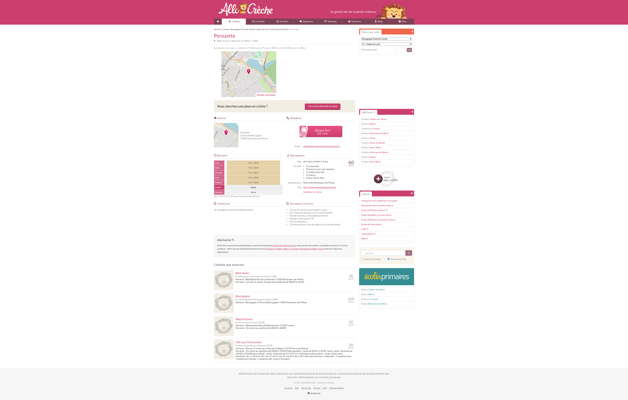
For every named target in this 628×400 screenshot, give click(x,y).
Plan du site (306, 388)
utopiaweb (314, 393)
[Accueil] (218, 22)
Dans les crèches (373, 259)
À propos (288, 388)
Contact (316, 388)
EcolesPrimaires (386, 276)
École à (373, 289)
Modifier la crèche (312, 192)
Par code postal (369, 49)
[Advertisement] (320, 74)
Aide (297, 388)
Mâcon (286, 249)
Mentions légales (336, 388)
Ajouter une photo (266, 95)
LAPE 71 (364, 229)
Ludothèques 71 (368, 234)
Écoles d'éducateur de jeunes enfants (378, 220)
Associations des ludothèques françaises (379, 201)
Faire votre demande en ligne (322, 106)
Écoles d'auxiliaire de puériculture (376, 215)
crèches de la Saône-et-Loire (284, 245)
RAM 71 (364, 239)
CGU (325, 388)
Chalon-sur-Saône (274, 249)
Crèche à (374, 119)
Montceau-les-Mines (308, 249)
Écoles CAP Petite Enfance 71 (374, 210)
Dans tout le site (398, 259)
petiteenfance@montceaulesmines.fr (321, 146)
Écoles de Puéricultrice (371, 224)
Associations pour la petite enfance (377, 205)
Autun (321, 249)
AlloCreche (245, 9)
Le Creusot (294, 249)
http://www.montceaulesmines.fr (319, 187)
